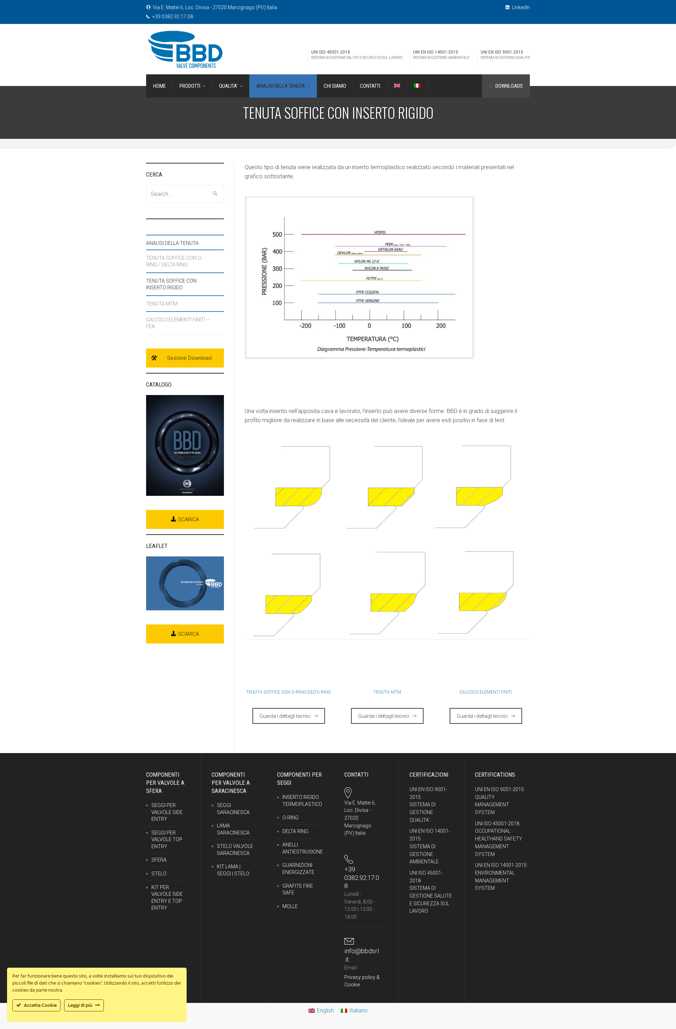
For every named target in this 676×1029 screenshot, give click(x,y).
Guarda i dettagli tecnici (285, 716)
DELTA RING (295, 831)
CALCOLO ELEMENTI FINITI (485, 692)
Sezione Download (189, 358)
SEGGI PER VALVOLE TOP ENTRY (166, 839)
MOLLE (290, 906)
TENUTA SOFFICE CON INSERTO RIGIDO (171, 284)
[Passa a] (397, 86)
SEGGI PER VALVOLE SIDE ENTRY (167, 812)
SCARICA (187, 519)
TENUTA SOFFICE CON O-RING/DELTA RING (288, 692)
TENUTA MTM (387, 692)
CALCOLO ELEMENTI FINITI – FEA (177, 323)
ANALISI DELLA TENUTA (172, 243)
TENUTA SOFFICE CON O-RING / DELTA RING (174, 261)
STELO (159, 873)
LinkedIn (520, 7)
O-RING (290, 817)
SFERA (159, 860)
